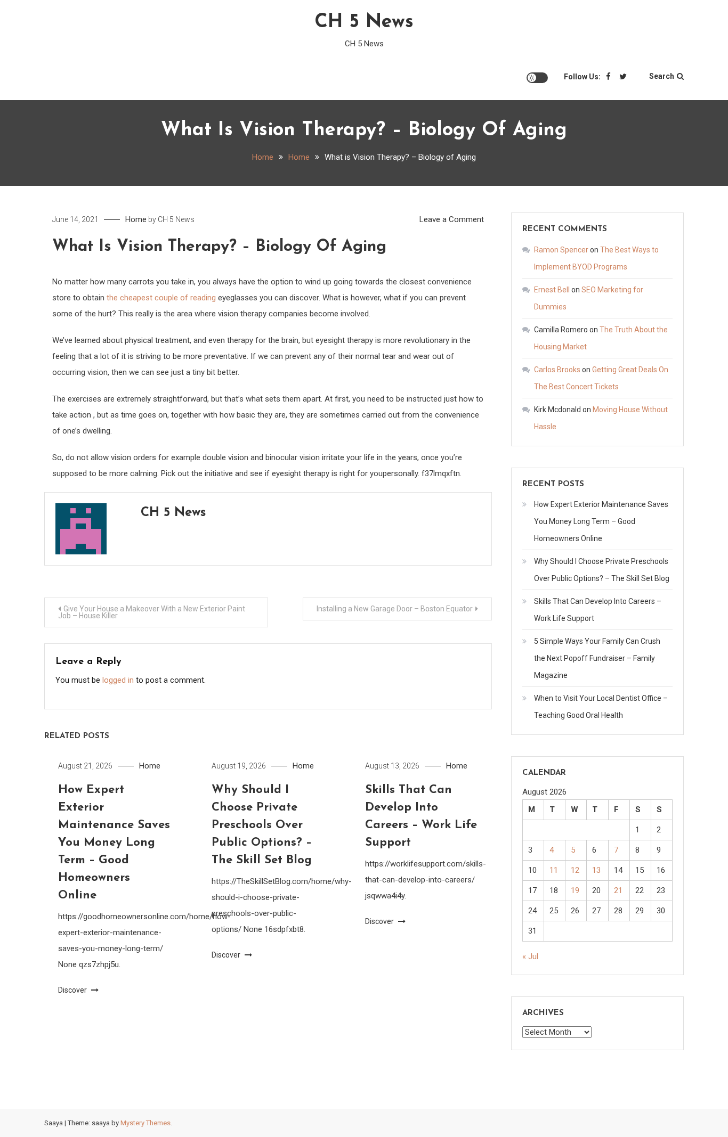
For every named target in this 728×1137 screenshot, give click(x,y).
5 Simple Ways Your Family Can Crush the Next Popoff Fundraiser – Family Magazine (597, 658)
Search (661, 76)
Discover (73, 990)
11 (553, 870)
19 (575, 890)
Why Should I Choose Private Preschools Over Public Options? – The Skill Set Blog (262, 825)
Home (136, 219)
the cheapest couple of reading (161, 297)
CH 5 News (364, 22)
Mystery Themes (145, 1123)
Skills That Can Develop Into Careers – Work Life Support (597, 610)
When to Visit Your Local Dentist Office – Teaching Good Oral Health (601, 706)
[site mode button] (537, 77)
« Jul (530, 956)
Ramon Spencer (561, 250)
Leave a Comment (451, 219)
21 (618, 890)
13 (596, 870)
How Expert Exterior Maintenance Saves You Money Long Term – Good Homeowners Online (114, 843)
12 (575, 870)
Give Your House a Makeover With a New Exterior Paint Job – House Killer (151, 612)
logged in (118, 680)
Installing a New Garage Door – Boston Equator (395, 608)
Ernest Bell (552, 289)
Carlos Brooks (557, 369)
